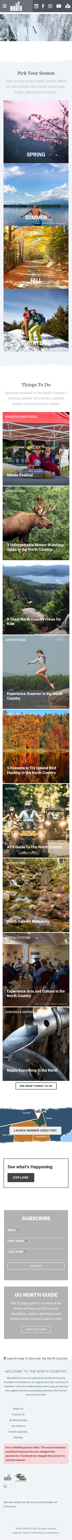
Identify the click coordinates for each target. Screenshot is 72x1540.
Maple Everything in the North (32, 1070)
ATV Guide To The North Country (34, 847)
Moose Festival (20, 475)
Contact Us (18, 1414)
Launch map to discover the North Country (37, 1358)
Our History (18, 1426)
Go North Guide (18, 1420)
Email (13, 1230)
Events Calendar (18, 1431)
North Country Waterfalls (28, 921)
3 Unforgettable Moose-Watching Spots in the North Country (35, 547)
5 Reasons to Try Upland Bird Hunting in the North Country (31, 770)
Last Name (17, 1251)
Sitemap (18, 1437)
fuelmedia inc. (53, 1532)
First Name (17, 1241)
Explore (21, 1177)
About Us (18, 1408)
